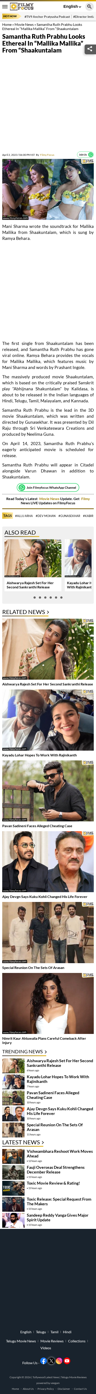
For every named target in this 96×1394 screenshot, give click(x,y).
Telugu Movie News (21, 1341)
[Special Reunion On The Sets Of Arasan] (48, 933)
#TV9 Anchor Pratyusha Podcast (47, 16)
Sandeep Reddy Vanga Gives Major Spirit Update (57, 1217)
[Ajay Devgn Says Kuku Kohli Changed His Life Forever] (48, 862)
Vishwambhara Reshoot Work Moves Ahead (60, 1153)
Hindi (67, 1332)
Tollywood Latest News (46, 1377)
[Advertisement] (48, 104)
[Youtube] (67, 1361)
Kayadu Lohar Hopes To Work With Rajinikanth (39, 755)
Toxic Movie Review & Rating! (53, 1183)
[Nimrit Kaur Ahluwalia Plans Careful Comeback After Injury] (48, 1004)
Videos (45, 1348)
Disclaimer (64, 1388)
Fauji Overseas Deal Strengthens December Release (56, 1169)
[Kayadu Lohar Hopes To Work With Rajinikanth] (48, 720)
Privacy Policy (46, 1388)
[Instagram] (59, 1361)
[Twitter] (51, 1361)
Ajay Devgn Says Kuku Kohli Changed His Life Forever (45, 896)
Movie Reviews (52, 1341)
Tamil (54, 1332)
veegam (55, 1383)
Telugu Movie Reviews (74, 1377)
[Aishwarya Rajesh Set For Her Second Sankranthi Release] (48, 650)
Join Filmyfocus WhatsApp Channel (51, 487)
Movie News (24, 24)
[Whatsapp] (90, 154)
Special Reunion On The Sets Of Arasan (33, 967)
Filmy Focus (45, 154)
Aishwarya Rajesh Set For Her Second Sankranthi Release (30, 585)
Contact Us (80, 1388)
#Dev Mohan (46, 516)
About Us (28, 1388)
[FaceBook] (43, 1361)
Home (7, 24)
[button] (34, 597)
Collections (77, 1341)
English (70, 6)
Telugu (41, 1332)
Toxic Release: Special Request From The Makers (59, 1201)
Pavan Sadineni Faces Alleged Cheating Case (37, 826)
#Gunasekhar (69, 516)
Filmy (85, 498)
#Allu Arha (24, 516)
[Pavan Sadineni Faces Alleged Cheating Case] (48, 791)
